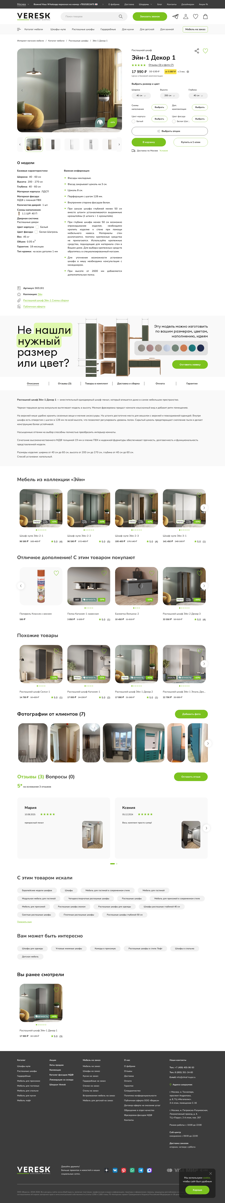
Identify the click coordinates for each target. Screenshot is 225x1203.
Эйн (40, 294)
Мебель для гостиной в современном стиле (108, 890)
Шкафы (69, 890)
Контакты (171, 4)
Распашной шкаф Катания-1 (83, 691)
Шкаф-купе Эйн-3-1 (175, 536)
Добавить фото (191, 714)
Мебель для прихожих (28, 1080)
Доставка (129, 4)
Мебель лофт (24, 1100)
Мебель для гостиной (154, 890)
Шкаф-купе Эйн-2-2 (79, 536)
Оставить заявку (190, 364)
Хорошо (197, 1190)
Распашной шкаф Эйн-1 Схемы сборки (46, 300)
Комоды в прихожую (105, 948)
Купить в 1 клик (190, 142)
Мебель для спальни (27, 1090)
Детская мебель (30, 956)
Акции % (203, 4)
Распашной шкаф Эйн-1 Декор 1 (38, 1030)
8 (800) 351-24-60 (184, 1072)
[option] (69, 4)
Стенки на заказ (91, 1085)
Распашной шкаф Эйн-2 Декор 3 (182, 613)
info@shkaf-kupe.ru (186, 1077)
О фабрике (114, 4)
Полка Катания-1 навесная (83, 613)
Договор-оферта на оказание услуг (142, 1105)
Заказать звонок (150, 16)
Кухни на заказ (90, 1076)
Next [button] (204, 508)
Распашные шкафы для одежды (114, 906)
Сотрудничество (132, 1090)
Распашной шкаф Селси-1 (35, 691)
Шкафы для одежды (32, 948)
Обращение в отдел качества (139, 1110)
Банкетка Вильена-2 (127, 613)
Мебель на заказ (91, 1066)
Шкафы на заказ (91, 1071)
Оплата (160, 383)
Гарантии (192, 383)
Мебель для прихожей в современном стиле (177, 898)
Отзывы (128, 1071)
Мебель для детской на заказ (98, 1100)
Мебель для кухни (26, 1095)
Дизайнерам (187, 4)
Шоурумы (144, 4)
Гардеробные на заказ (94, 1080)
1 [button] (112, 863)
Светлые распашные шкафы (36, 914)
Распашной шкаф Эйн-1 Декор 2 (134, 691)
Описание (33, 383)
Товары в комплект (96, 383)
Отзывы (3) (64, 383)
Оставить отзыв (190, 776)
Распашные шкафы (132, 898)
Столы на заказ (90, 1090)
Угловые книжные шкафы (69, 948)
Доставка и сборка (128, 383)
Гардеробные (24, 1076)
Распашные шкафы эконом (71, 906)
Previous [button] (20, 585)
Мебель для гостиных (28, 1085)
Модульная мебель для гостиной (39, 898)
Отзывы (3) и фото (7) (161, 65)
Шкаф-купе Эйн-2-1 (31, 536)
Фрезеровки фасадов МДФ (138, 1115)
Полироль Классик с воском (36, 613)
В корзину (149, 142)
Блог (159, 4)
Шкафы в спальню (184, 948)
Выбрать (159, 107)
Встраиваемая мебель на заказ (99, 1095)
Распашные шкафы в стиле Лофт (145, 948)
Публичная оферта (34, 306)
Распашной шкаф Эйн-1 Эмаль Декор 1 (186, 691)
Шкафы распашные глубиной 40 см (162, 906)
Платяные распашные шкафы (79, 914)
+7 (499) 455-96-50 (184, 1067)
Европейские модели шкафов (37, 890)
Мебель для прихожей (33, 906)
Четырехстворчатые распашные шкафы (88, 898)
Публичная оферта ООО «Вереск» (141, 1100)
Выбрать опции (171, 131)
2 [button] (116, 863)
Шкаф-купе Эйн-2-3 (127, 536)
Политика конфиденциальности (140, 1095)
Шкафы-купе (23, 1066)
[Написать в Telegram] (175, 16)
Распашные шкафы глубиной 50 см (124, 914)
